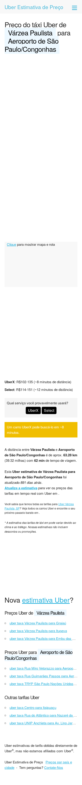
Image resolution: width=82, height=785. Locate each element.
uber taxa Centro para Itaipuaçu (33, 707)
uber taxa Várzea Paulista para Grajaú (38, 623)
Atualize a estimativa (21, 487)
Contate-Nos (53, 767)
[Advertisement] (41, 101)
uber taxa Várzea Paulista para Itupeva (38, 630)
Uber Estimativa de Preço (34, 6)
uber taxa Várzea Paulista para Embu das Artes (45, 638)
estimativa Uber (46, 600)
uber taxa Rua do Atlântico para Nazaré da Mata (45, 715)
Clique (11, 244)
